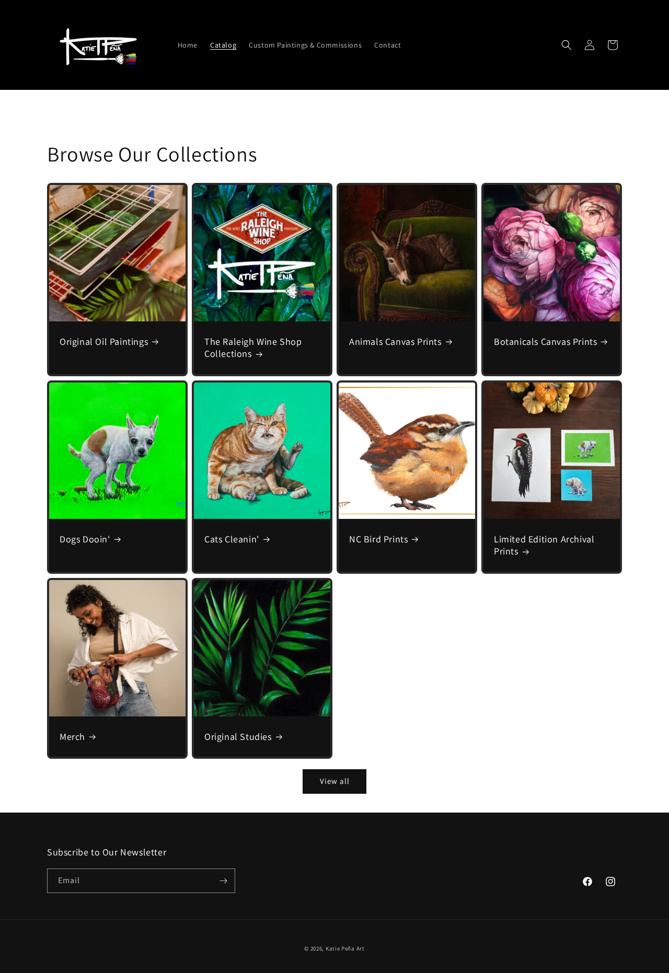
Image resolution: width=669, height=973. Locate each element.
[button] (566, 44)
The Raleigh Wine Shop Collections (253, 347)
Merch (72, 737)
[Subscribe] (223, 880)
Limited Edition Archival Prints (544, 545)
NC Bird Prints (378, 539)
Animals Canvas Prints (395, 341)
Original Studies (238, 737)
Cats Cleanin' (231, 539)
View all (335, 781)
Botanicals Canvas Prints (545, 341)
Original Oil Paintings (104, 341)
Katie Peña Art (345, 948)
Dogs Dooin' (85, 539)
